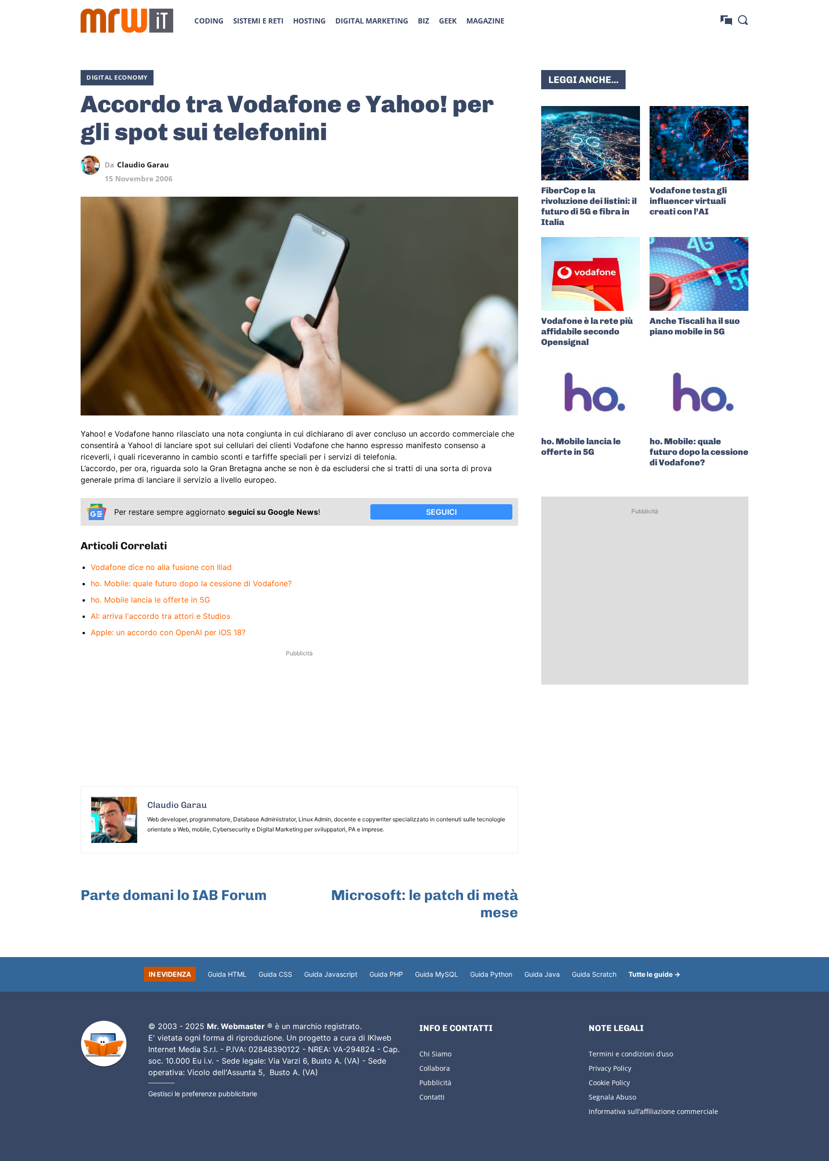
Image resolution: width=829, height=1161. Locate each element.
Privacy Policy (610, 1068)
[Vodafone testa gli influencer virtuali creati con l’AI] (699, 143)
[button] (742, 19)
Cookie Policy (609, 1082)
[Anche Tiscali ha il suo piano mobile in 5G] (699, 274)
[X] (420, 165)
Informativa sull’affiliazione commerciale (653, 1111)
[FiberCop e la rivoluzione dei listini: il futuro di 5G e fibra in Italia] (590, 143)
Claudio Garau (143, 164)
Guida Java (542, 974)
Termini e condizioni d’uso (631, 1053)
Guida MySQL (436, 974)
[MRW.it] (127, 21)
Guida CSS (275, 974)
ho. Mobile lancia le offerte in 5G (150, 599)
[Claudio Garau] (93, 165)
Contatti (432, 1097)
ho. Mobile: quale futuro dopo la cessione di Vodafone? (191, 583)
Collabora (434, 1068)
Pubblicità (435, 1082)
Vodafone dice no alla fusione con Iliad (161, 567)
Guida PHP (386, 974)
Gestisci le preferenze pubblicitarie (202, 1094)
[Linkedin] (442, 165)
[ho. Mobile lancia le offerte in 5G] (590, 394)
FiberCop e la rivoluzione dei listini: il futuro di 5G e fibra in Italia (589, 206)
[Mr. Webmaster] (104, 1043)
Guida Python (491, 974)
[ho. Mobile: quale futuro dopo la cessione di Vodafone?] (699, 394)
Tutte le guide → (654, 974)
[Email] (508, 165)
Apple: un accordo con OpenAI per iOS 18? (168, 632)
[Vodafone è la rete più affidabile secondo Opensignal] (590, 274)
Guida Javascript (330, 974)
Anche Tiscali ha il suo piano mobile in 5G (695, 326)
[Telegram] (486, 165)
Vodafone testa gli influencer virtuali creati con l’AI (688, 201)
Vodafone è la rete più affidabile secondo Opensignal (587, 331)
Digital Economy (117, 77)
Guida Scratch (594, 974)
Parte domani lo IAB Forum (174, 895)
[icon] (726, 20)
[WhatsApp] (464, 165)
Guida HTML (227, 974)
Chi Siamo (435, 1053)
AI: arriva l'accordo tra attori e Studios (160, 616)
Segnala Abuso (612, 1097)
